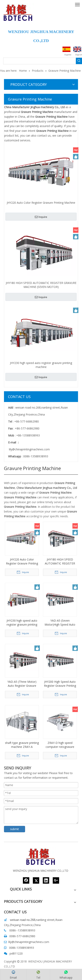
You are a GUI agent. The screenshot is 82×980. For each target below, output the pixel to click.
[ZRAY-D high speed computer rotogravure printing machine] (60, 722)
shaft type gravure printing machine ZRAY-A (22, 745)
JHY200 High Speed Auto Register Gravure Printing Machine (60, 684)
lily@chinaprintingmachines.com (29, 449)
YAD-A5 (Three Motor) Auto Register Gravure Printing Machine (21, 684)
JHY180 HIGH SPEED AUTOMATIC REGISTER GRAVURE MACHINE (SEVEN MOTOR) (41, 285)
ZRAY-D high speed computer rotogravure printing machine (60, 745)
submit (14, 829)
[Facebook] (26, 880)
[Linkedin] (46, 880)
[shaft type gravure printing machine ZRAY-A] (22, 722)
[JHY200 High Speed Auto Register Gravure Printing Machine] (60, 660)
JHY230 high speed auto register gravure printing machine (41, 365)
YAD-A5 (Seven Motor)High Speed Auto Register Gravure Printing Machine (60, 623)
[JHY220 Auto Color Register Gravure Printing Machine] (41, 172)
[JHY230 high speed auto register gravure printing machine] (41, 332)
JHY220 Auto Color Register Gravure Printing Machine (41, 202)
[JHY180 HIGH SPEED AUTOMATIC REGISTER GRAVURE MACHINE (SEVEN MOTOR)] (41, 252)
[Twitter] (36, 880)
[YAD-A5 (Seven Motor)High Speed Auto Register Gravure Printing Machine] (60, 599)
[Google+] (56, 880)
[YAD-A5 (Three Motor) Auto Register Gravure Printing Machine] (22, 660)
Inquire (42, 216)
